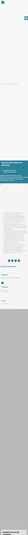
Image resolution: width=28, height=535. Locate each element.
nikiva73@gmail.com (5, 303)
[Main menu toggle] (2, 2)
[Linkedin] (24, 2)
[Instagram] (19, 2)
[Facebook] (21, 2)
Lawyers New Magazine (18, 252)
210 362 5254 (5, 290)
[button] (26, 18)
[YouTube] (26, 2)
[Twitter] (22, 2)
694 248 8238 (5, 291)
